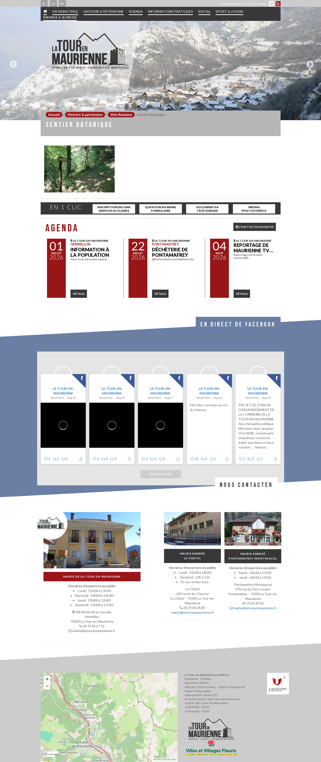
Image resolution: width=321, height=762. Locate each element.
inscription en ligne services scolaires (114, 208)
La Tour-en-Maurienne (63, 391)
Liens (250, 3)
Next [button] (308, 62)
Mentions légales (232, 3)
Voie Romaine (121, 115)
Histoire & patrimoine (104, 11)
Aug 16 (217, 397)
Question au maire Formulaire (160, 208)
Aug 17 (168, 397)
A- (44, 3)
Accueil (54, 115)
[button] (47, 679)
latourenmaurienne (58, 397)
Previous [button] (12, 62)
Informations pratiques (170, 11)
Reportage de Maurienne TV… (253, 247)
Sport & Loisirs (229, 11)
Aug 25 (71, 397)
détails (79, 293)
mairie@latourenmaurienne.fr (192, 612)
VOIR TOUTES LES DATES (256, 227)
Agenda (136, 11)
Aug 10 (266, 397)
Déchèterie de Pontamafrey (170, 252)
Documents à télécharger (207, 208)
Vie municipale (65, 11)
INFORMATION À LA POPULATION (89, 252)
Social (204, 11)
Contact (262, 3)
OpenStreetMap (170, 759)
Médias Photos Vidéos (254, 208)
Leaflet (158, 759)
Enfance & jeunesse (60, 17)
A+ (62, 3)
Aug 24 (120, 397)
